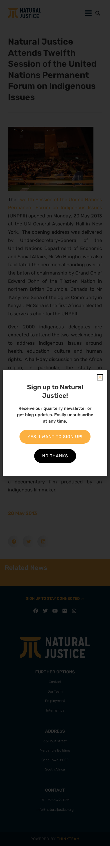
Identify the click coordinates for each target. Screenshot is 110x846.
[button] (100, 377)
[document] (55, 423)
